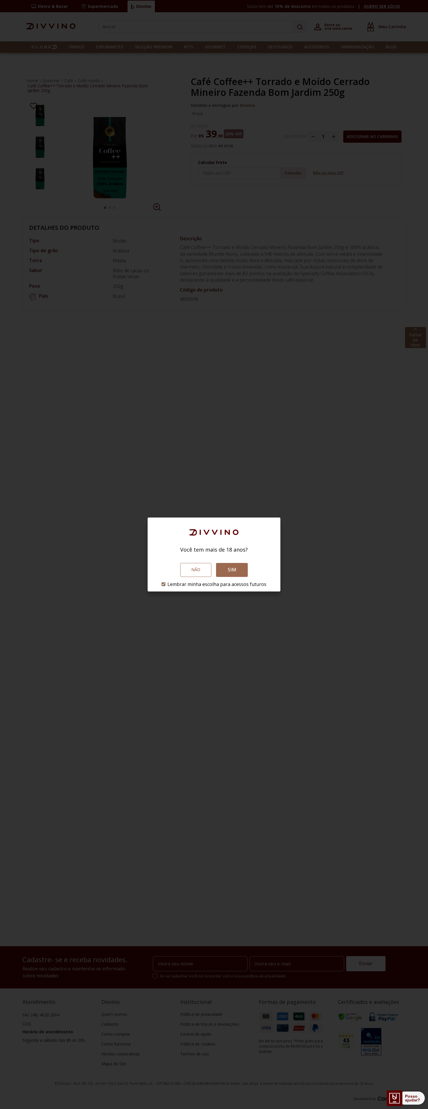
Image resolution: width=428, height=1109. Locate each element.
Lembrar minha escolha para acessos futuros (216, 584)
